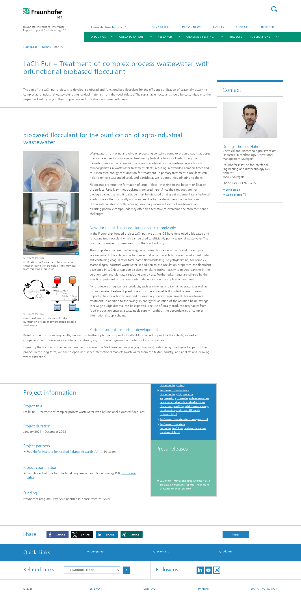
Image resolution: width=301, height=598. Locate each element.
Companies (98, 551)
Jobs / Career (160, 27)
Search (274, 9)
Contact (242, 27)
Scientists (163, 551)
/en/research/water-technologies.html (184, 419)
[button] (57, 534)
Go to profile (234, 194)
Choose (126, 570)
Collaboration (131, 36)
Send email (233, 189)
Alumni (227, 551)
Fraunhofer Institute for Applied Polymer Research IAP (62, 452)
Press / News (191, 27)
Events (218, 27)
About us (98, 36)
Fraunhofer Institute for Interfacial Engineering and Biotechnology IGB (44, 28)
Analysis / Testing (200, 36)
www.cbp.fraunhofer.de (108, 27)
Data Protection (264, 588)
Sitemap (96, 588)
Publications (260, 36)
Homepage (30, 46)
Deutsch (267, 27)
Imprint (204, 588)
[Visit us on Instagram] (216, 570)
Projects (235, 36)
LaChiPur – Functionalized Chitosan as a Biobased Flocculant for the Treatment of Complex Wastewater (185, 484)
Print (236, 534)
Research (165, 36)
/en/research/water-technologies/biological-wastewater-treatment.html (183, 428)
